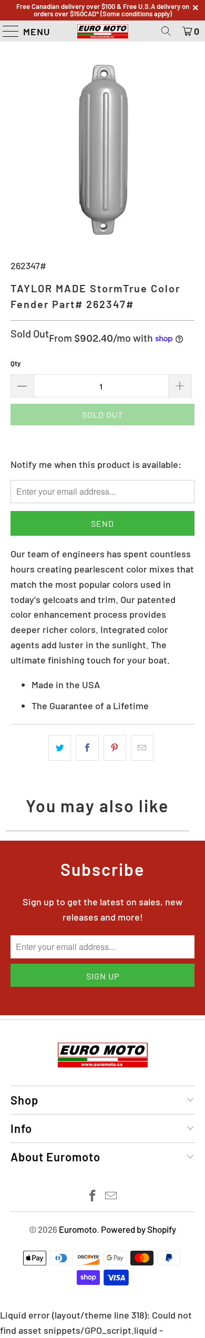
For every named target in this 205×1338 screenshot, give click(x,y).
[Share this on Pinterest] (115, 748)
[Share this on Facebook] (87, 748)
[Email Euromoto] (111, 1196)
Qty (16, 363)
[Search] (166, 31)
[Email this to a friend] (142, 748)
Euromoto (78, 1229)
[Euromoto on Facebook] (93, 1196)
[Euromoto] (103, 31)
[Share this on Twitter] (59, 748)
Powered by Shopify (138, 1229)
